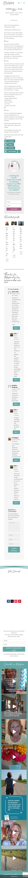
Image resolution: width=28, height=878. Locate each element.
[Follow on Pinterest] (19, 601)
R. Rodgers (15, 438)
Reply (16, 328)
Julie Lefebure (10, 12)
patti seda (15, 292)
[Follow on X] (12, 601)
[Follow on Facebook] (8, 601)
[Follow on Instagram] (15, 601)
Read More (7, 260)
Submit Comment (14, 549)
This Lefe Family (14, 14)
